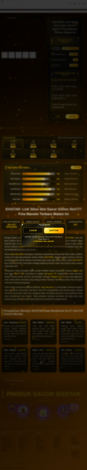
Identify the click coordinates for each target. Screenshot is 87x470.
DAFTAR (53, 230)
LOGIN (33, 230)
